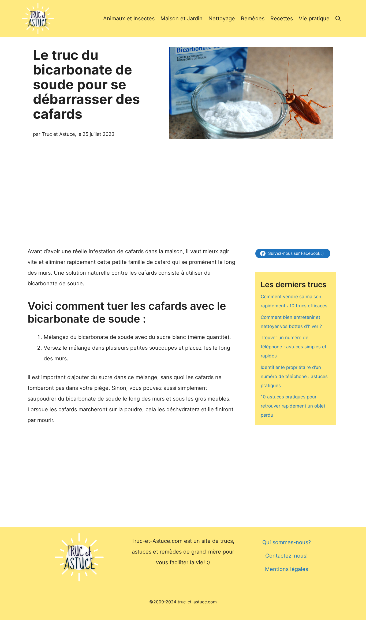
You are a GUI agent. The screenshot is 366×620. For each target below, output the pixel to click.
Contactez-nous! (286, 555)
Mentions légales (286, 569)
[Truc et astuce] (38, 18)
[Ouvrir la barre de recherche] (338, 18)
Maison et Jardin (181, 18)
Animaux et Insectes (129, 18)
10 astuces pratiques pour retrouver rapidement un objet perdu (293, 406)
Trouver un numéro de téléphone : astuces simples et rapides (293, 346)
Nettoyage (221, 18)
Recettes (281, 18)
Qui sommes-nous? (286, 542)
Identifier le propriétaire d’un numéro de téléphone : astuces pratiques (294, 376)
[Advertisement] (183, 187)
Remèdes (252, 18)
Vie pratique (314, 18)
